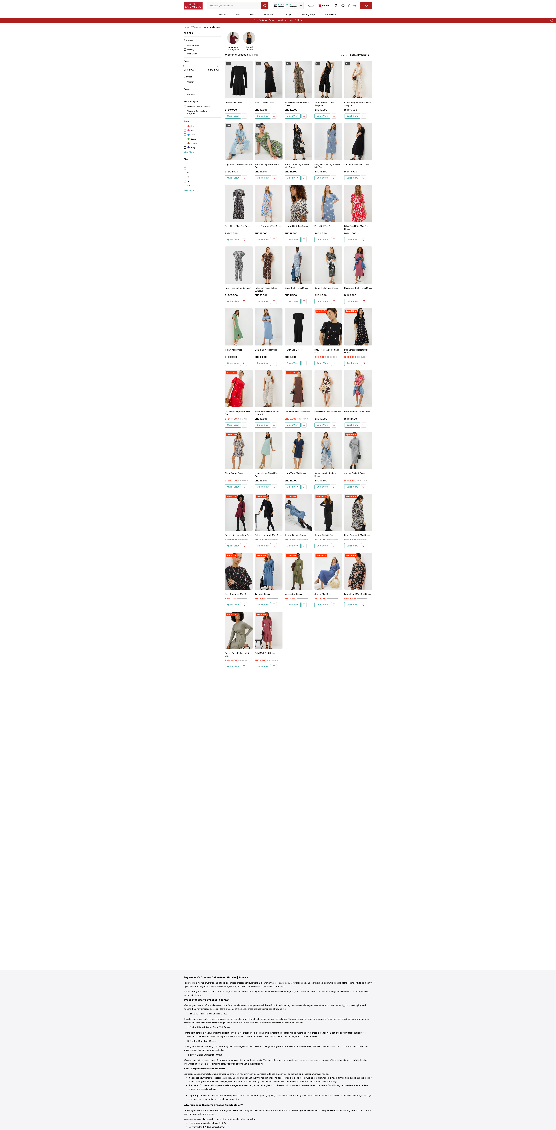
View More (189, 152)
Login (366, 5)
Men (238, 14)
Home (187, 27)
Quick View (233, 116)
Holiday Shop (308, 14)
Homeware (269, 14)
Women (222, 14)
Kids (252, 14)
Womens (196, 27)
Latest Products (359, 54)
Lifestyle (288, 14)
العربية (311, 5)
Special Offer (331, 14)
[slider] (184, 66)
